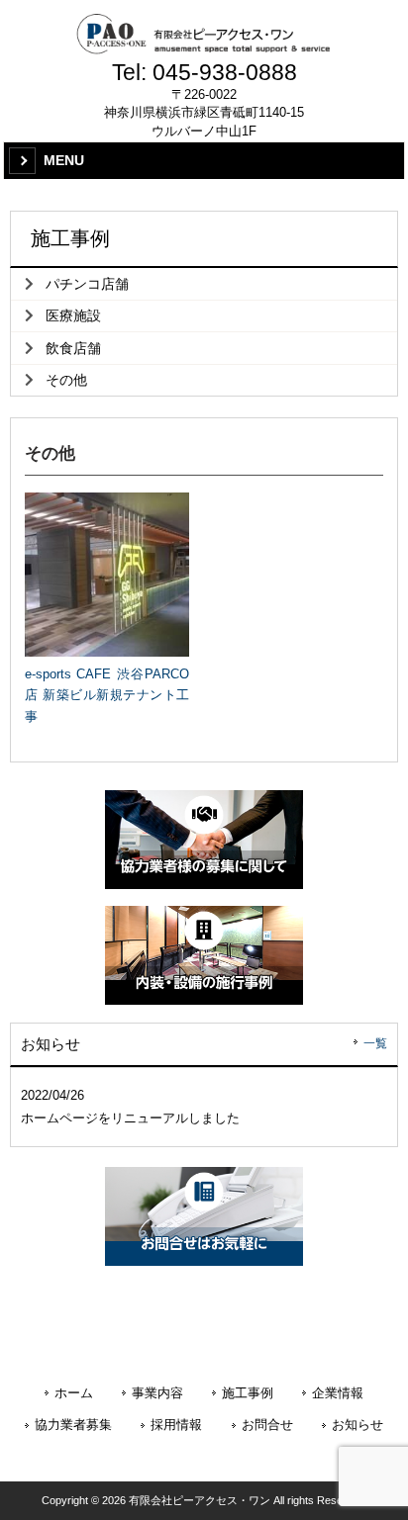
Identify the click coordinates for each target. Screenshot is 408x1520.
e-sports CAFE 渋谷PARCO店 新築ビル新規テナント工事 (107, 696)
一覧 (375, 1043)
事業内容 (157, 1393)
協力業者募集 (73, 1425)
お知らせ (357, 1425)
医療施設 (73, 315)
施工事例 (247, 1393)
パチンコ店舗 (87, 284)
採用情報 (176, 1425)
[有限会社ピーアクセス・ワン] (204, 34)
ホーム (73, 1393)
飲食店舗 (73, 348)
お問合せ (267, 1425)
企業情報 (337, 1393)
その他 (66, 380)
